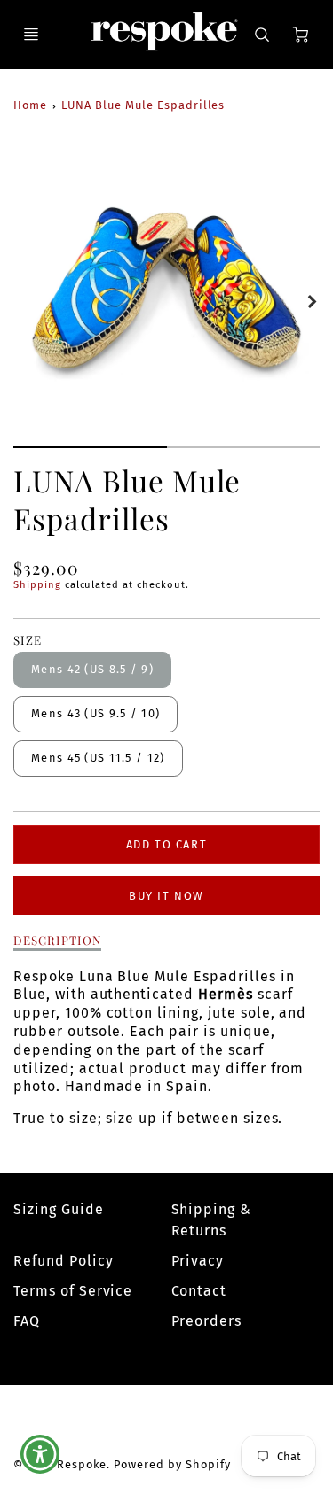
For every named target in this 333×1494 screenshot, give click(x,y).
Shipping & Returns (211, 1220)
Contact (199, 1290)
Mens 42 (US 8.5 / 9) (92, 669)
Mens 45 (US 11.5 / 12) (97, 757)
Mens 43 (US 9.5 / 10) (95, 713)
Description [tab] (57, 940)
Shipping (37, 585)
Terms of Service (72, 1290)
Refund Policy (63, 1260)
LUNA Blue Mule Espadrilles (143, 105)
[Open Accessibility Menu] (40, 1455)
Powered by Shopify (172, 1464)
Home (30, 105)
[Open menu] (31, 34)
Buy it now (166, 895)
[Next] (311, 302)
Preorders (206, 1320)
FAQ (26, 1320)
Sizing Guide (58, 1209)
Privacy (198, 1260)
